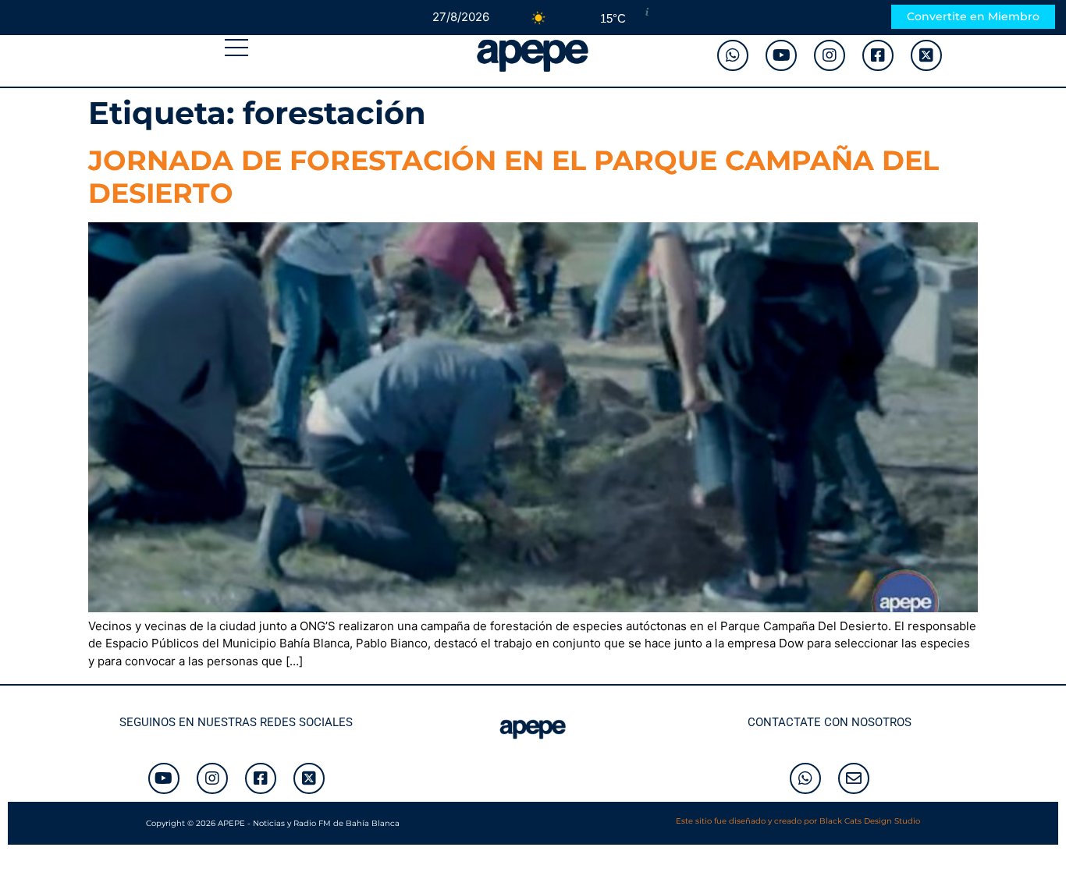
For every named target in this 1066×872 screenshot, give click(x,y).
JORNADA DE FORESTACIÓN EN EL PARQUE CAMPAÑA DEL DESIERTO (513, 177)
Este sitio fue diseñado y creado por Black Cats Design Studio (798, 821)
